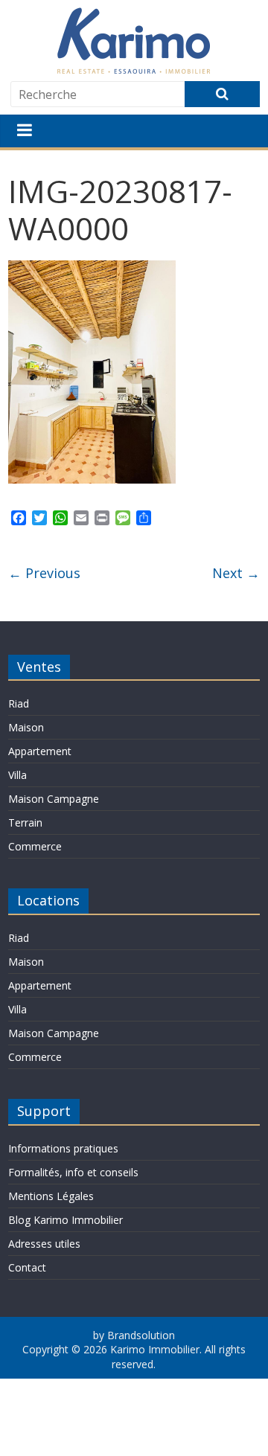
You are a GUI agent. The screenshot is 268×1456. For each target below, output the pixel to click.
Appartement (39, 751)
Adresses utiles (44, 1244)
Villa (17, 775)
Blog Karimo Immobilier (65, 1220)
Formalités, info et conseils (73, 1172)
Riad (18, 703)
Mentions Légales (51, 1196)
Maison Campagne (53, 799)
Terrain (25, 822)
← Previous (44, 573)
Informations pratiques (63, 1148)
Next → (236, 573)
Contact (27, 1267)
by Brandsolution (134, 1335)
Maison (26, 727)
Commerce (35, 846)
